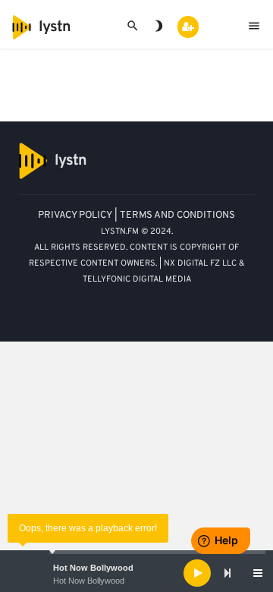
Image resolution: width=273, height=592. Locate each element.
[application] (136, 573)
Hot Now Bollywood (93, 567)
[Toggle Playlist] (258, 573)
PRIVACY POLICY (75, 215)
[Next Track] (227, 573)
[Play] (197, 573)
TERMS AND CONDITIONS (177, 215)
